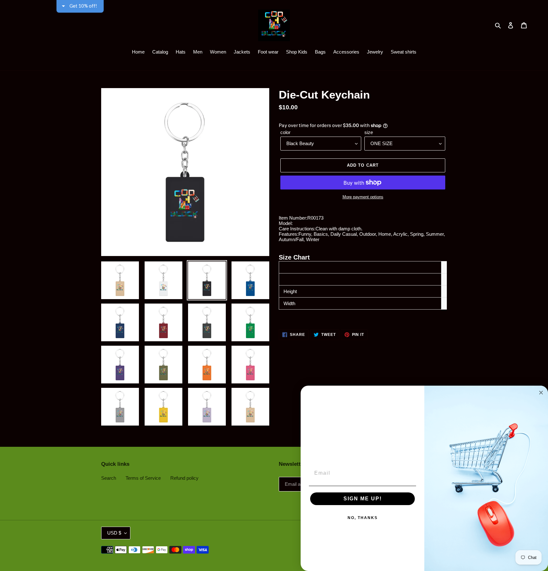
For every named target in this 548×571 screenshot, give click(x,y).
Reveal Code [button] (275, 126)
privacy (274, 187)
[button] (355, 45)
